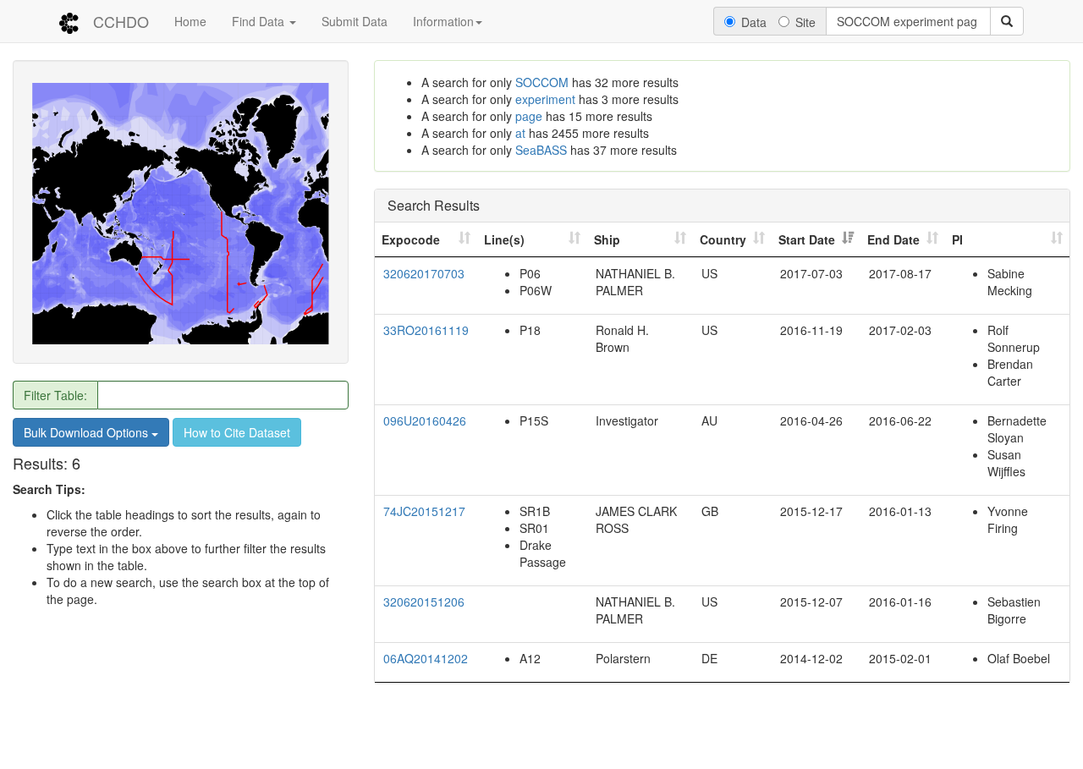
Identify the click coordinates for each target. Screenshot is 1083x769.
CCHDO (121, 21)
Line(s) (504, 239)
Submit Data (355, 21)
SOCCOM (542, 82)
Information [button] (443, 21)
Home (190, 21)
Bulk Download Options (87, 433)
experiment (545, 99)
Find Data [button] (260, 21)
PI (957, 239)
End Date (893, 239)
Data (754, 22)
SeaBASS (541, 149)
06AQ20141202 (425, 658)
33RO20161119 (426, 329)
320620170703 (424, 273)
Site (805, 22)
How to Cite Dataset (237, 433)
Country (723, 239)
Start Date (806, 239)
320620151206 (424, 601)
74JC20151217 (424, 511)
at (520, 132)
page (528, 115)
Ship (607, 239)
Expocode (411, 239)
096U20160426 (424, 420)
